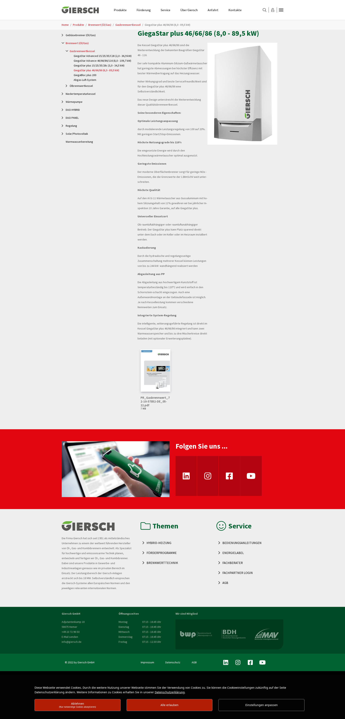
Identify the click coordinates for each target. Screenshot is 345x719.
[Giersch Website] (80, 10)
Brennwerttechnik (162, 563)
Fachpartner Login (237, 573)
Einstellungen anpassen (261, 705)
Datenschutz (172, 662)
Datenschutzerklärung (170, 692)
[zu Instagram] (207, 476)
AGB (225, 583)
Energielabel (233, 553)
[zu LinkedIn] (186, 476)
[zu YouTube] (251, 476)
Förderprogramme (162, 553)
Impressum (147, 662)
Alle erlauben (169, 705)
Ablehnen (77, 705)
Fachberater (232, 563)
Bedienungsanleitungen (242, 543)
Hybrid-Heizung (159, 543)
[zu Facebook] (229, 476)
